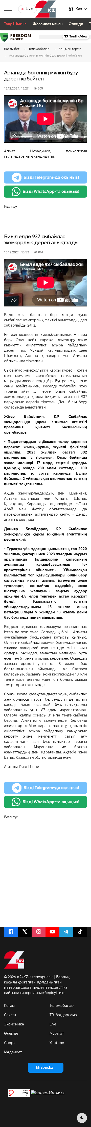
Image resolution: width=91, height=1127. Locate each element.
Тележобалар (62, 1006)
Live (53, 1024)
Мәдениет (13, 1052)
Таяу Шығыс (15, 24)
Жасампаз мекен (48, 24)
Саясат (10, 1015)
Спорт (9, 1043)
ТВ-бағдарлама (63, 1015)
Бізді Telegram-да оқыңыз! (51, 177)
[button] (8, 9)
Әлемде (76, 24)
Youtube (57, 1043)
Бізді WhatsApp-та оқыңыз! (50, 192)
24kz (31, 325)
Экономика (14, 1024)
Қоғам (9, 1006)
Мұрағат (57, 1033)
